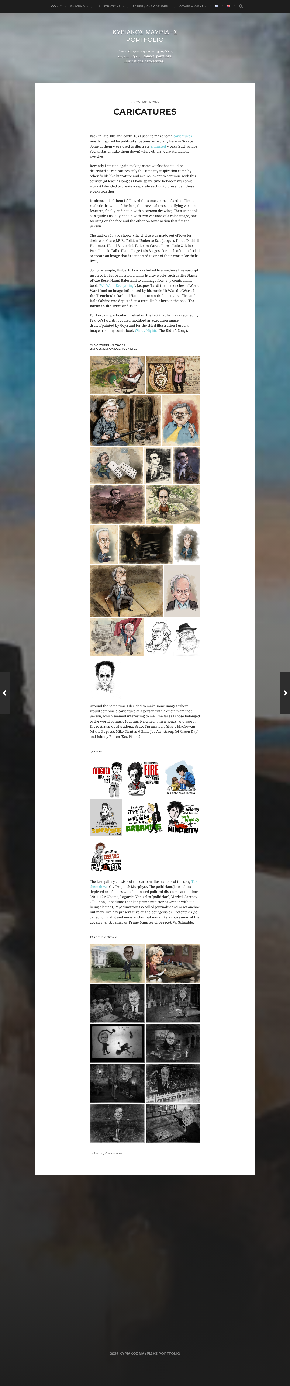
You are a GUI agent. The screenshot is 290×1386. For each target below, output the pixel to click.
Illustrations (109, 6)
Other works (191, 6)
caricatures (182, 136)
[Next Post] (285, 693)
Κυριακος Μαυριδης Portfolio (145, 36)
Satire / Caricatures (150, 6)
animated (158, 146)
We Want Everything (117, 286)
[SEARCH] (241, 6)
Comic (56, 6)
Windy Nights (146, 331)
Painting (77, 6)
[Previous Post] (5, 693)
